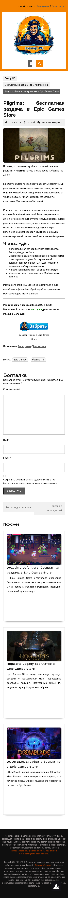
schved (31, 122)
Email (7, 458)
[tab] (30, 63)
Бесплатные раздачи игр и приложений (27, 85)
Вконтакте (58, 6)
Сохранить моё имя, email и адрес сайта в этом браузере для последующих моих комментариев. (30, 481)
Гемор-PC (10, 78)
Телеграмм (43, 6)
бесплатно (38, 359)
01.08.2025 (15, 122)
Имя (6, 440)
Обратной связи (42, 865)
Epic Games (20, 359)
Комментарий (11, 389)
